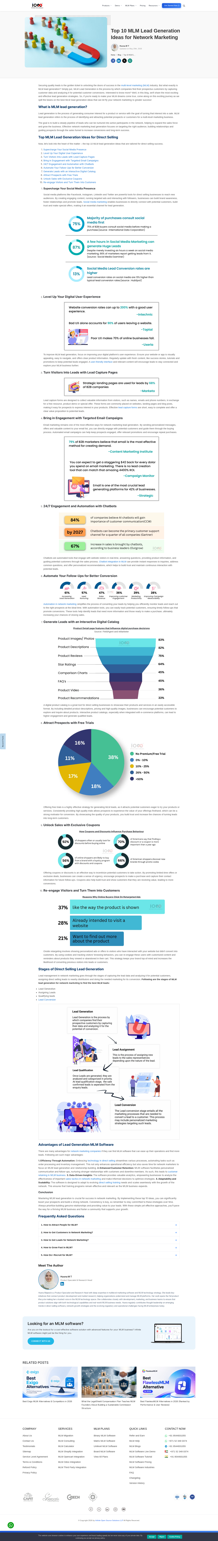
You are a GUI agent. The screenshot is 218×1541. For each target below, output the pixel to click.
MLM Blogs (135, 1446)
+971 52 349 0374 (177, 1441)
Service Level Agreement (35, 1456)
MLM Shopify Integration (70, 1451)
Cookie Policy (174, 1537)
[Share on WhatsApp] (130, 61)
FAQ (131, 1472)
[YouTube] (125, 1509)
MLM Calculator (66, 1446)
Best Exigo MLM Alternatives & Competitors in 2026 (47, 1401)
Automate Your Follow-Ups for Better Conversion (68, 167)
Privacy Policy (30, 1472)
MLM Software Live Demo (142, 1451)
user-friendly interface (102, 362)
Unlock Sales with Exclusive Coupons (62, 178)
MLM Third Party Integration (72, 1467)
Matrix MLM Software (104, 1441)
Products (106, 6)
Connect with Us (40, 1341)
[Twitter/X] (101, 1509)
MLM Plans (129, 6)
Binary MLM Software (104, 1435)
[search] (184, 6)
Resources (153, 6)
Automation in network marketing (60, 604)
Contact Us (28, 1441)
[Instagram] (117, 1509)
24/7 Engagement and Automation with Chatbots (68, 164)
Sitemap (27, 1451)
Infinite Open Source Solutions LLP (109, 1520)
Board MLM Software (104, 1451)
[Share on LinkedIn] (119, 61)
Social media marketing (95, 202)
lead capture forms (127, 407)
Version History (137, 1483)
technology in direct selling (102, 1160)
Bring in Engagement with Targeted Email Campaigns (71, 160)
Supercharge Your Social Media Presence (64, 149)
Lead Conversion (47, 999)
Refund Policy (30, 1467)
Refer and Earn (137, 1435)
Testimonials (29, 1446)
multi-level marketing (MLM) (135, 85)
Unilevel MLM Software (105, 1446)
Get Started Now (171, 5)
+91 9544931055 (177, 1435)
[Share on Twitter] (124, 61)
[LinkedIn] (109, 1509)
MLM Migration (65, 1435)
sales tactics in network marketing (83, 1178)
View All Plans (101, 1456)
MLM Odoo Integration (69, 1462)
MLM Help (134, 1441)
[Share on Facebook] (113, 61)
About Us (27, 1435)
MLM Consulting (66, 1441)
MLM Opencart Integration (71, 1456)
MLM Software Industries (141, 1467)
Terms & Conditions (32, 1462)
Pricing (142, 6)
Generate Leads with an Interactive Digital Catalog (69, 171)
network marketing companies (86, 1151)
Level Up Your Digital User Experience (63, 153)
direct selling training (109, 1182)
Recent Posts (3, 741)
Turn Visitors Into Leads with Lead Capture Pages (69, 157)
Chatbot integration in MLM (112, 561)
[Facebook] (93, 1509)
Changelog (134, 1478)
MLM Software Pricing (140, 1462)
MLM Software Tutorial (140, 1456)
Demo (117, 6)
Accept (151, 1537)
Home (113, 55)
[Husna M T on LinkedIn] (62, 1284)
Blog (119, 55)
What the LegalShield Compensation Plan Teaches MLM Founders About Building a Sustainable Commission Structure (108, 1404)
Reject (161, 1537)
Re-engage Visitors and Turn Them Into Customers (69, 182)
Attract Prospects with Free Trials (60, 175)
